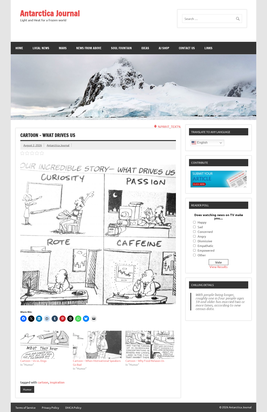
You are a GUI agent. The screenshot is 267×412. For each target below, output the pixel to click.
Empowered (206, 250)
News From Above (88, 48)
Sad (200, 227)
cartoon (43, 382)
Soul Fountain (121, 48)
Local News (41, 48)
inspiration (57, 382)
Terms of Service (25, 407)
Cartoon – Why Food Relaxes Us (144, 360)
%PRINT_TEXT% (169, 126)
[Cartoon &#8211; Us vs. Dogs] (44, 344)
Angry (202, 236)
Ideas (145, 48)
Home (19, 48)
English (202, 142)
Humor (27, 389)
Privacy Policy (50, 407)
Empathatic (205, 246)
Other (202, 255)
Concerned (205, 231)
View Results (219, 267)
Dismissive (205, 241)
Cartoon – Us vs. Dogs (33, 360)
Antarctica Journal (50, 13)
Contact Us (187, 48)
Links (208, 48)
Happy (202, 222)
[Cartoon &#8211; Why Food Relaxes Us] (149, 344)
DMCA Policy (73, 407)
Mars (63, 48)
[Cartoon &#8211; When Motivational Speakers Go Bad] (97, 344)
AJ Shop (164, 48)
